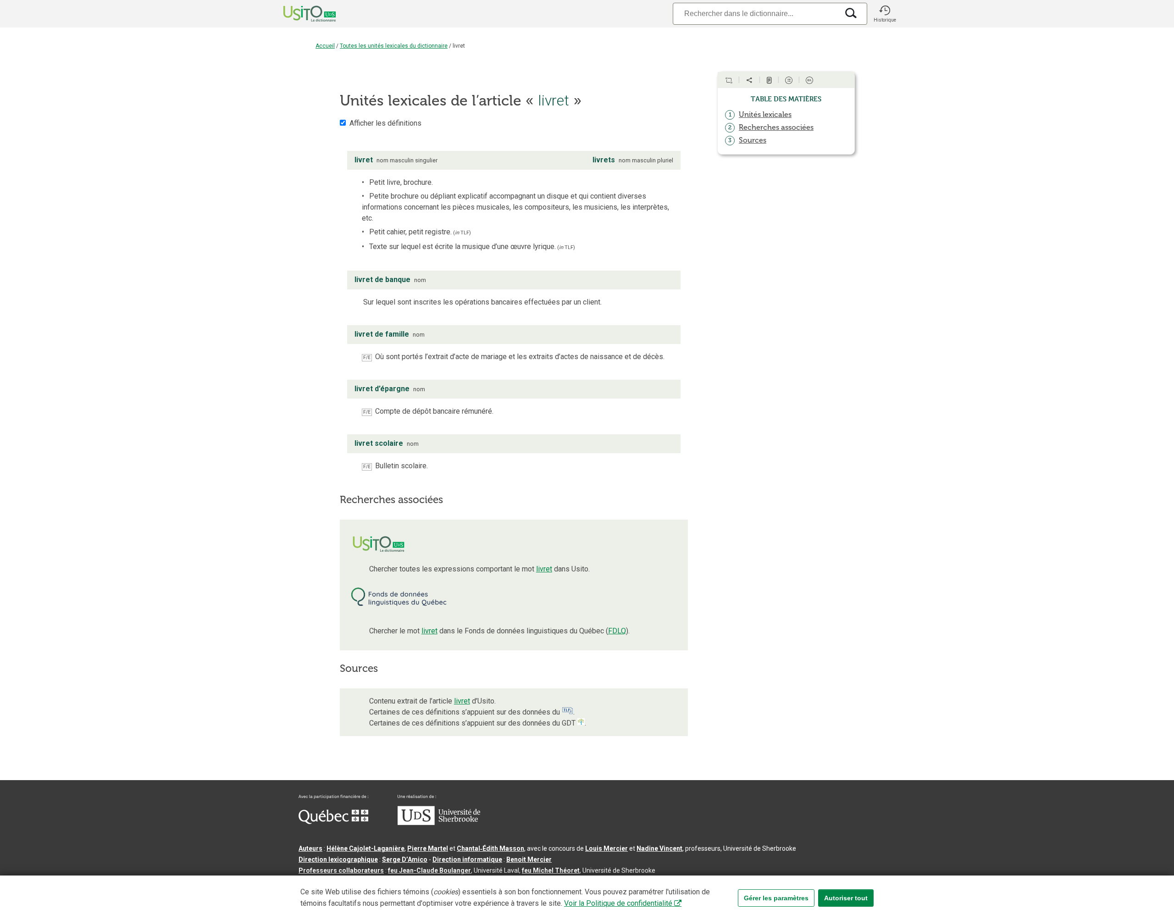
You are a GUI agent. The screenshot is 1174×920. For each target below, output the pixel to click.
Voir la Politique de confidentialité (618, 903)
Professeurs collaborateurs (341, 870)
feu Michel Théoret (551, 870)
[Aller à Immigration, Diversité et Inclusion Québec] (333, 822)
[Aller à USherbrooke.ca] (439, 822)
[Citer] (728, 80)
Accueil (325, 46)
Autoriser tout (846, 898)
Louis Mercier (606, 848)
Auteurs (310, 848)
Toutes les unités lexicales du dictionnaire (394, 46)
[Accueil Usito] (299, 14)
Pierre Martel (427, 848)
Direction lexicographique (338, 859)
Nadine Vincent (659, 848)
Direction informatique (467, 859)
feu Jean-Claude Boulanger (429, 870)
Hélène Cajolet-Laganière (365, 848)
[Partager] (749, 80)
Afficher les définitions (385, 123)
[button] (884, 14)
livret (544, 569)
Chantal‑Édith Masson (490, 848)
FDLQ (617, 630)
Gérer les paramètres (776, 898)
